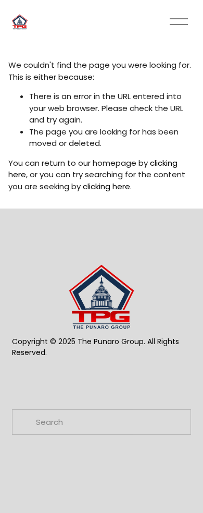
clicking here (106, 186)
